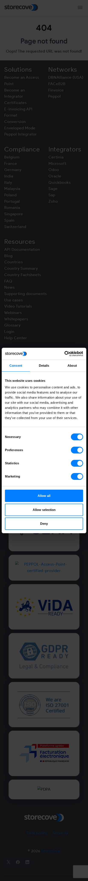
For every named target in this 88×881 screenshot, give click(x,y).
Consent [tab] (15, 365)
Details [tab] (44, 365)
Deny (44, 523)
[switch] (77, 450)
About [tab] (72, 365)
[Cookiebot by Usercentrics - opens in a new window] (64, 353)
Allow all (44, 496)
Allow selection (44, 510)
